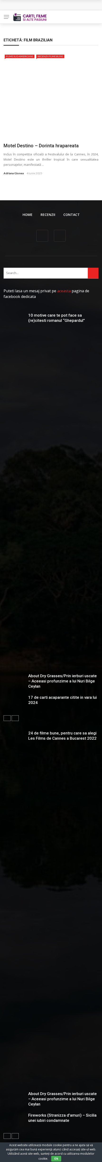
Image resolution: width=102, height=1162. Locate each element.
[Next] (15, 718)
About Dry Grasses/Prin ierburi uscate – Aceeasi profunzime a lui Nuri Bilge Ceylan (62, 681)
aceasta (64, 290)
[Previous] (7, 718)
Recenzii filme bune (50, 56)
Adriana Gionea (14, 173)
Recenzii (48, 214)
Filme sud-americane (19, 56)
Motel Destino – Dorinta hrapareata (41, 146)
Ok (56, 1159)
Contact (71, 214)
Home (27, 214)
